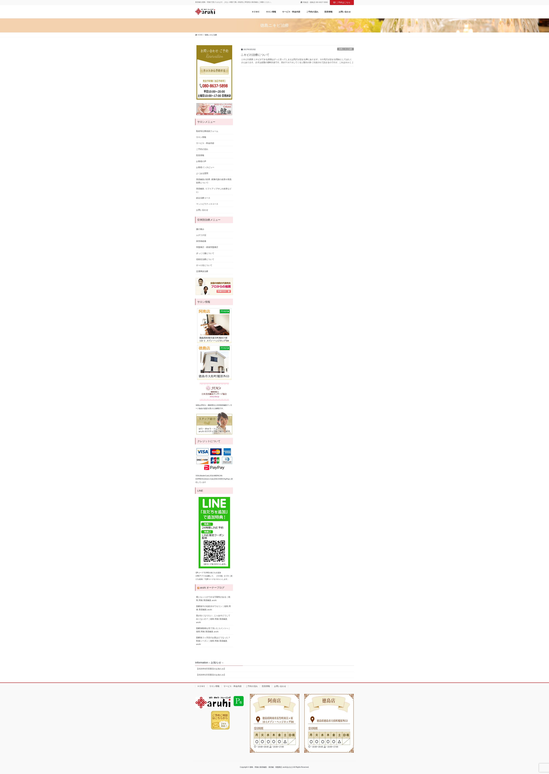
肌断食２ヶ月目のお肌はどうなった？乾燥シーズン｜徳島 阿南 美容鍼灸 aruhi (213, 640)
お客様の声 (201, 161)
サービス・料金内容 (205, 143)
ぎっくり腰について (205, 253)
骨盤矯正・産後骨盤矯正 (207, 247)
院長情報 (200, 155)
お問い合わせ (202, 210)
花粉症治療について (205, 259)
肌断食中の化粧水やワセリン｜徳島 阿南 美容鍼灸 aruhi (213, 608)
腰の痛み (200, 229)
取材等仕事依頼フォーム (207, 131)
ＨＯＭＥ (201, 686)
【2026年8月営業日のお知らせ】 (211, 669)
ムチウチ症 (201, 235)
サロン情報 (201, 137)
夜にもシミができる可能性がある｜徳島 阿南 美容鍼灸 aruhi (213, 598)
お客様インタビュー (205, 167)
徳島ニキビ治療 (345, 49)
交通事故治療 (202, 271)
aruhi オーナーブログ (212, 587)
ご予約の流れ (202, 149)
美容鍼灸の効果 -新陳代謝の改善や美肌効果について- (213, 181)
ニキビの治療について (255, 54)
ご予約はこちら (343, 2)
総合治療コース (203, 198)
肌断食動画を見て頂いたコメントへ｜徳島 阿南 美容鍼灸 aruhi (213, 630)
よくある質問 (202, 173)
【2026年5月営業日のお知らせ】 (211, 675)
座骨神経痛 (201, 241)
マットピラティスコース (207, 204)
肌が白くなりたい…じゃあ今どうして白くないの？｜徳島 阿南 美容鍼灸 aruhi (213, 618)
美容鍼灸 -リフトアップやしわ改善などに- (213, 190)
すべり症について (204, 265)
